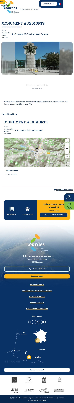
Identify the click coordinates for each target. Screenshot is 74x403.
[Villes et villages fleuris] (59, 390)
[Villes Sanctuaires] (44, 390)
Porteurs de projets (37, 296)
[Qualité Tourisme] (29, 380)
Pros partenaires (37, 284)
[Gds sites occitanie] (59, 380)
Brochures (11, 214)
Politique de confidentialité (44, 398)
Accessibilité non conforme (37, 400)
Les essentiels (27, 214)
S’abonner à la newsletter (53, 215)
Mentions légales (27, 398)
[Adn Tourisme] (14, 390)
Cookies (61, 398)
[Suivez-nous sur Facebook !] (30, 322)
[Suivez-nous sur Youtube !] (43, 322)
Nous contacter (37, 276)
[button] (59, 4)
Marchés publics (37, 302)
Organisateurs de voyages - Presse (37, 290)
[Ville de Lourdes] (29, 390)
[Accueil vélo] (44, 380)
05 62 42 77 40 (39, 269)
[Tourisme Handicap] (14, 380)
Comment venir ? (37, 370)
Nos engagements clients (37, 308)
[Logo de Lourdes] (37, 243)
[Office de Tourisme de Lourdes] (11, 7)
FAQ (56, 398)
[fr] (59, 4)
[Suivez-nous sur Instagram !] (37, 322)
